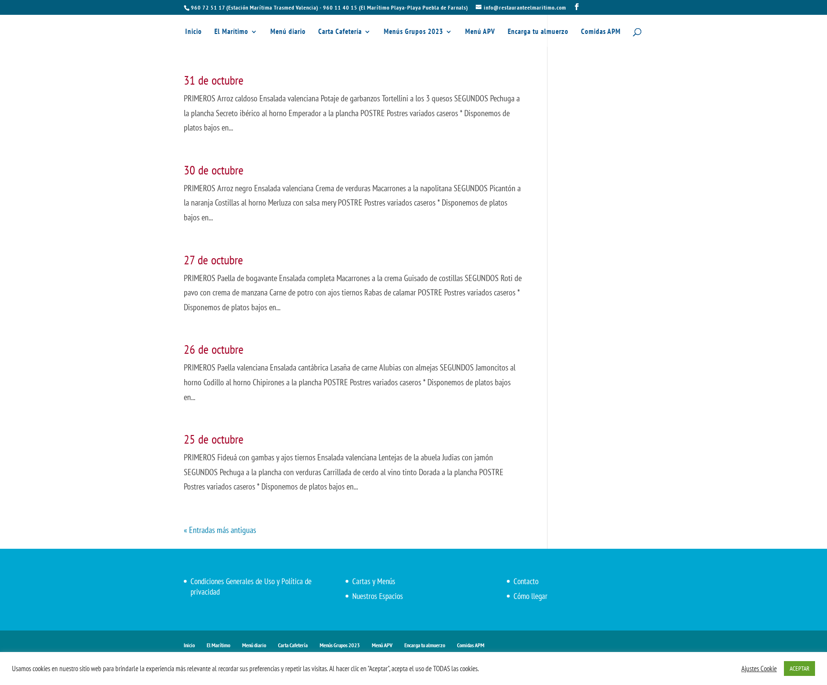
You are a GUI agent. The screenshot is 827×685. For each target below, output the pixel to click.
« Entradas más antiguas (220, 529)
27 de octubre (213, 260)
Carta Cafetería (340, 32)
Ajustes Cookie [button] (759, 668)
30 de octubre (214, 170)
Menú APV (480, 32)
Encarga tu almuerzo (538, 32)
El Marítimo (231, 32)
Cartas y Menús (373, 581)
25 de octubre (214, 439)
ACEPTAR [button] (799, 668)
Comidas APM (601, 32)
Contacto (526, 581)
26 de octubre (214, 349)
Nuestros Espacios (377, 596)
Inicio (193, 32)
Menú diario (288, 32)
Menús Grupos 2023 (413, 32)
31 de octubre (214, 80)
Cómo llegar (531, 596)
